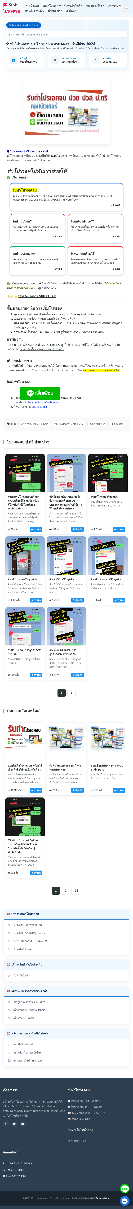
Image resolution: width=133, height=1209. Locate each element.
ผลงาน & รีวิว (94, 5)
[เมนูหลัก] (126, 8)
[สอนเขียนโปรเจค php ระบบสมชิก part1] (108, 751)
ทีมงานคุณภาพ (102, 1198)
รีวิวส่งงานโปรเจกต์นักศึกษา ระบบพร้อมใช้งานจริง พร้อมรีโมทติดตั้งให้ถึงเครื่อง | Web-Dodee (23, 502)
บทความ (113, 5)
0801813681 (110, 61)
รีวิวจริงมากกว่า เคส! (37, 296)
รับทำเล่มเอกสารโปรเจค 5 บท (30, 941)
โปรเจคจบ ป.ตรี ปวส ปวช (27, 924)
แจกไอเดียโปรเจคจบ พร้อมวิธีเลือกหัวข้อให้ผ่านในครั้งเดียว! (25, 767)
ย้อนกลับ (118, 424)
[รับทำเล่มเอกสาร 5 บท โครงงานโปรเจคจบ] (66, 751)
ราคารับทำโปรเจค (70, 199)
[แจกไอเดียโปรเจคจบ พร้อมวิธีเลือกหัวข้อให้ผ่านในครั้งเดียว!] (25, 751)
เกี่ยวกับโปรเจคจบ (23, 1018)
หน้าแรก (33, 5)
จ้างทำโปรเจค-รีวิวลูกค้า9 (22, 579)
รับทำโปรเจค (50, 5)
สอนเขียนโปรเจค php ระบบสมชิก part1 (107, 767)
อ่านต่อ (116, 205)
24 (76, 890)
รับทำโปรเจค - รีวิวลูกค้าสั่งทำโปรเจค (24, 652)
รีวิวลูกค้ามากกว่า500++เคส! (29, 1001)
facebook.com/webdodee (43, 402)
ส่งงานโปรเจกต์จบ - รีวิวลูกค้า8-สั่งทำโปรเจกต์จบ (63, 652)
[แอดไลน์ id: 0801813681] (14, 1124)
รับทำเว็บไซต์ (72, 5)
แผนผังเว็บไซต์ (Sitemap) (27, 1060)
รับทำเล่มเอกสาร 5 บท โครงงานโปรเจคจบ (65, 767)
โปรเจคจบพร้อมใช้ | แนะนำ (29, 933)
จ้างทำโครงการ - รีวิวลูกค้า (106, 579)
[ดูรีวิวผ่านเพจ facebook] (6, 1124)
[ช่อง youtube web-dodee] (23, 1124)
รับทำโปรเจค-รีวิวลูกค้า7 (105, 496)
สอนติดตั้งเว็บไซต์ (23, 1044)
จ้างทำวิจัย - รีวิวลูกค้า (61, 579)
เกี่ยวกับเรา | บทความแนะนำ (29, 1009)
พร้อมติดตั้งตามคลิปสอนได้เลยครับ (42, 349)
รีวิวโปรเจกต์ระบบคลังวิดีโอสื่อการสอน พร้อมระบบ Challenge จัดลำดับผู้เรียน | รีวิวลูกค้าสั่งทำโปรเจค (65, 502)
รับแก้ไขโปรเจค (22, 949)
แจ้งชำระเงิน (36, 10)
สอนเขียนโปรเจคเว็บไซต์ (27, 1052)
